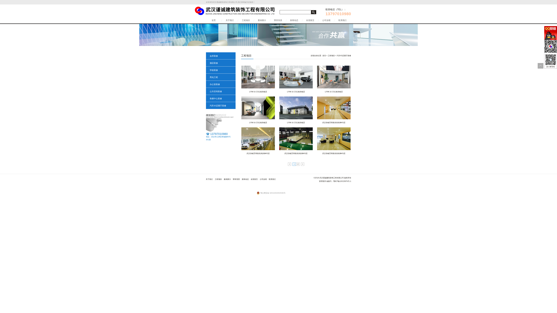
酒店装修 (214, 63)
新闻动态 (294, 20)
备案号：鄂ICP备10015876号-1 (338, 181)
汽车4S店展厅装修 (218, 106)
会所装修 (214, 56)
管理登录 (322, 181)
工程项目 (246, 20)
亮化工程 (214, 77)
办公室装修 (215, 84)
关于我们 (230, 20)
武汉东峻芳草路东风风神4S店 (333, 123)
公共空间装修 (216, 91)
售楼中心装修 (216, 99)
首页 (214, 20)
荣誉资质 (278, 20)
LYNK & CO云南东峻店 (258, 92)
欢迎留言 (310, 20)
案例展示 (262, 20)
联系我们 (342, 20)
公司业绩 (326, 20)
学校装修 (214, 70)
